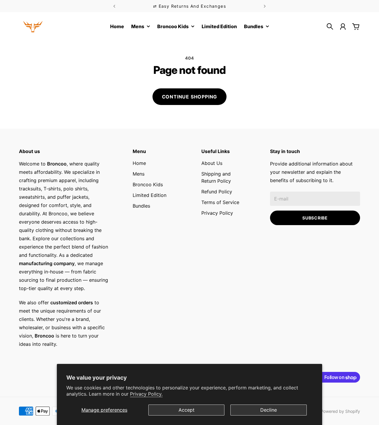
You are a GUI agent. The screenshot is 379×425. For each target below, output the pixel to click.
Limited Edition (149, 195)
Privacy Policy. (146, 394)
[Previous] (114, 6)
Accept (187, 410)
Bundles (141, 206)
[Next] (265, 6)
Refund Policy (216, 192)
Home (139, 163)
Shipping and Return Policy (216, 177)
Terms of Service (220, 202)
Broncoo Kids (148, 184)
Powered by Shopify (340, 411)
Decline (268, 410)
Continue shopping (189, 97)
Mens (138, 174)
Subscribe (314, 217)
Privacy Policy (217, 213)
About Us (211, 163)
